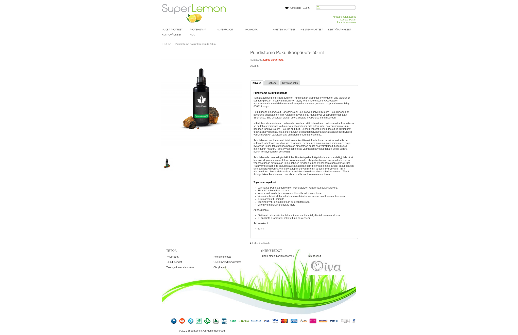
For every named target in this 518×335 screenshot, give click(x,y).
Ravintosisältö (290, 83)
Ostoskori (295, 7)
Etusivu (167, 44)
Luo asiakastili (348, 19)
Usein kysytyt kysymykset (227, 262)
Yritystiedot (172, 256)
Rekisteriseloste (222, 256)
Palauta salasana (346, 22)
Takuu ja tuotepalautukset (180, 267)
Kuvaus (257, 83)
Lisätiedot (271, 83)
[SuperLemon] (194, 5)
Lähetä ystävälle (261, 243)
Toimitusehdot (174, 262)
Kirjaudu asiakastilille (344, 16)
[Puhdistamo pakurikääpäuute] (167, 163)
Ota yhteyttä (219, 267)
